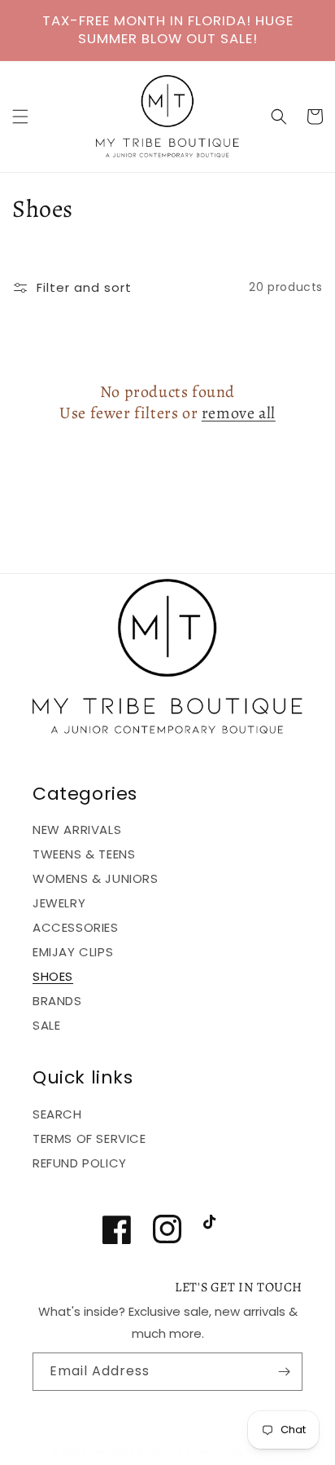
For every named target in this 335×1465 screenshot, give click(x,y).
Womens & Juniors (96, 878)
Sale (46, 1025)
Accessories (76, 927)
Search (57, 1114)
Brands (57, 1000)
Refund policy (80, 1163)
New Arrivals (77, 829)
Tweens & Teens (84, 854)
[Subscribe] (284, 1371)
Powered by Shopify (235, 1451)
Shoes (53, 976)
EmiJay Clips (73, 951)
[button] (20, 117)
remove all (239, 413)
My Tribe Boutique (140, 1451)
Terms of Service (89, 1138)
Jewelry (59, 902)
